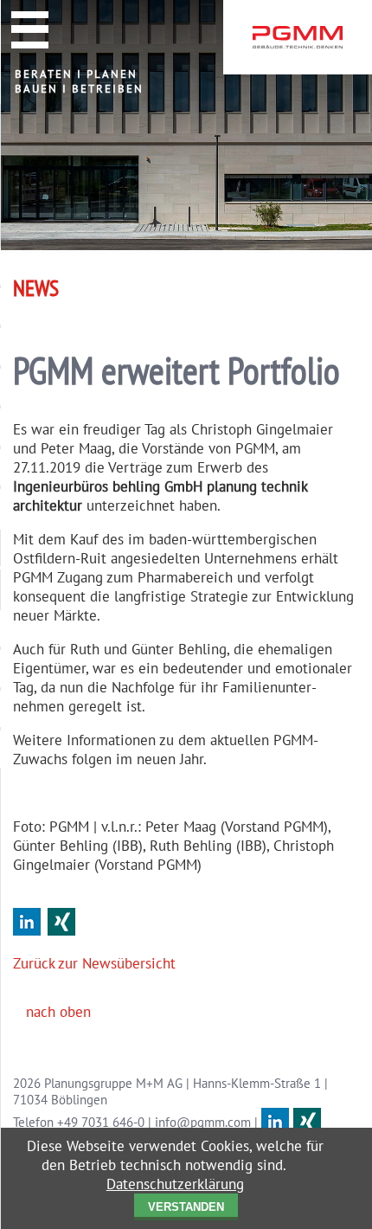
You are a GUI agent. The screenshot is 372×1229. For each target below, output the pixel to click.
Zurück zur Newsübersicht (94, 963)
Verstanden (186, 1206)
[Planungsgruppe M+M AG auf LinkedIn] (275, 1122)
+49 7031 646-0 (100, 1122)
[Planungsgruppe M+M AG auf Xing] (307, 1122)
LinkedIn (27, 922)
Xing (61, 922)
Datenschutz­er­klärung (175, 1184)
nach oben (58, 1011)
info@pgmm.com (203, 1122)
